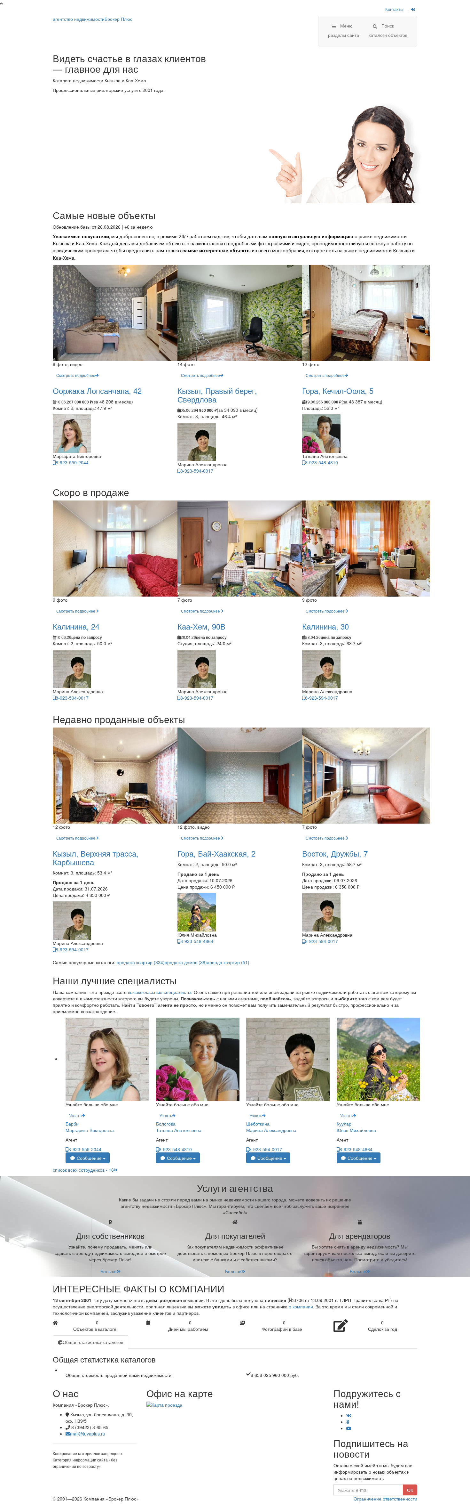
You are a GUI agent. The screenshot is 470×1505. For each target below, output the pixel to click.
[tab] (90, 1342)
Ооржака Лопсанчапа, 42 (97, 390)
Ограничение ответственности (385, 1498)
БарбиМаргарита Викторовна (90, 1126)
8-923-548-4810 (321, 462)
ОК (410, 1490)
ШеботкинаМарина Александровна (271, 1126)
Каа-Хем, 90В (201, 626)
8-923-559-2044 (72, 462)
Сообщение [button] (89, 1158)
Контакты (394, 9)
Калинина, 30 (325, 626)
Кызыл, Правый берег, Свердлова (217, 394)
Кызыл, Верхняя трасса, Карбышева (95, 857)
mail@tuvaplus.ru (87, 1433)
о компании (301, 1306)
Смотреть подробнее (75, 375)
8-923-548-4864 (196, 941)
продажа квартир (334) (141, 962)
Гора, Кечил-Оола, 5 (337, 390)
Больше (108, 1271)
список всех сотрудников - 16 (83, 1170)
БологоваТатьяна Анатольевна (178, 1126)
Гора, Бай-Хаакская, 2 (216, 853)
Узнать (75, 1115)
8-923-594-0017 (196, 471)
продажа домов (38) (186, 962)
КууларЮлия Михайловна (356, 1126)
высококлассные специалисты (159, 992)
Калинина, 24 (76, 626)
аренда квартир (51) (228, 962)
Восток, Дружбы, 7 (335, 853)
